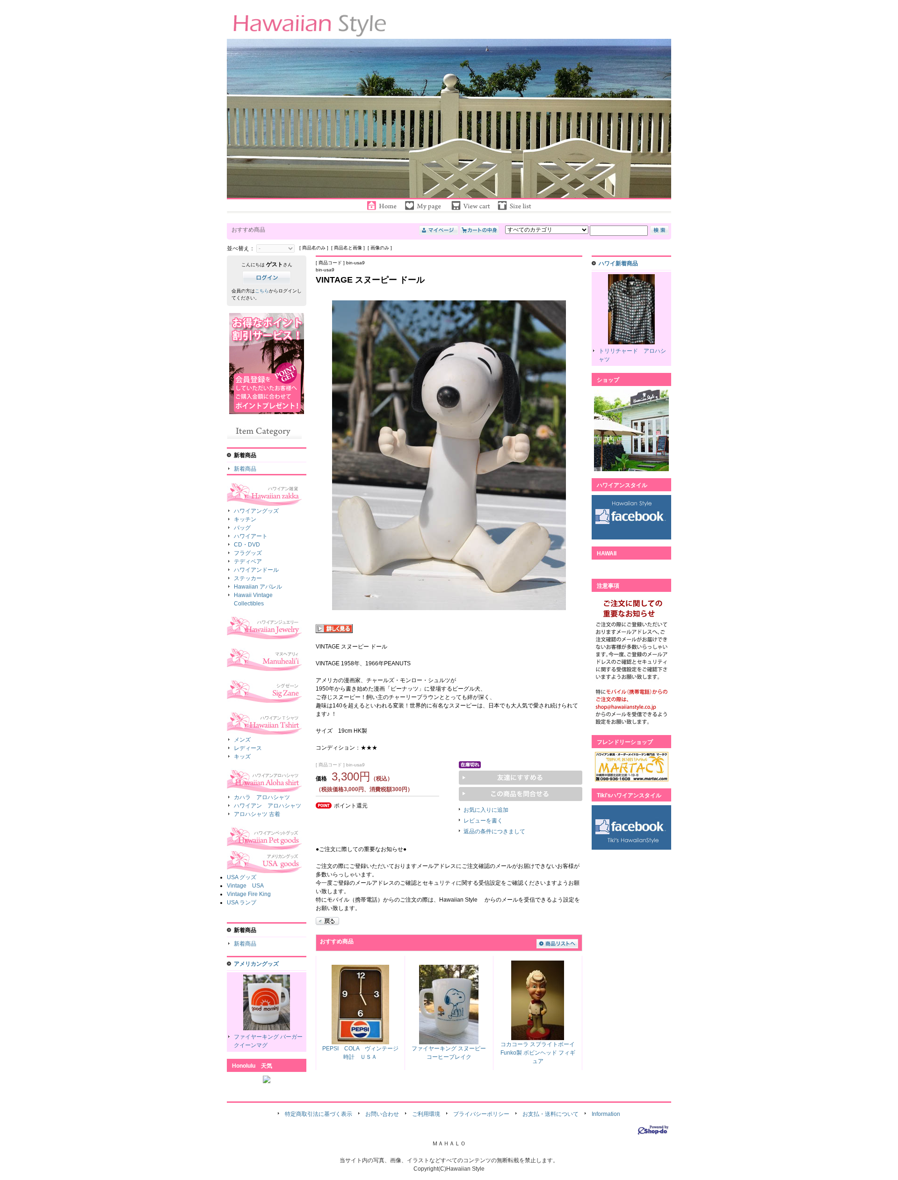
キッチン (245, 519)
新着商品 (245, 469)
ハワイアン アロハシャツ (267, 805)
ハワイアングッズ (256, 511)
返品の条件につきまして (494, 831)
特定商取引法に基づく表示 (318, 1114)
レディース (248, 748)
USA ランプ (241, 902)
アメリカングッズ (256, 964)
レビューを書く (483, 820)
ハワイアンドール (256, 570)
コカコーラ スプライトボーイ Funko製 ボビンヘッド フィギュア (537, 1052)
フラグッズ (248, 553)
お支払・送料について (550, 1114)
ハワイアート (251, 536)
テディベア (248, 561)
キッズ (242, 756)
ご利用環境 (426, 1114)
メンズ (242, 739)
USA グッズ (241, 877)
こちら (262, 290)
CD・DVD (247, 544)
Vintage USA (245, 885)
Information (606, 1114)
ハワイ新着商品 (618, 263)
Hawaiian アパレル (258, 586)
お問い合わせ (382, 1114)
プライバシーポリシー (481, 1114)
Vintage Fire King (249, 894)
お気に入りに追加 (485, 810)
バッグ (242, 527)
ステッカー (248, 578)
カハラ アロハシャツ (262, 797)
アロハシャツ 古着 (257, 814)
